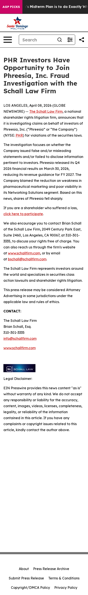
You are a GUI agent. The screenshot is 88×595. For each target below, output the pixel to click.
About (24, 569)
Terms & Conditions (63, 578)
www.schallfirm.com (24, 253)
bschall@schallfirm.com (27, 259)
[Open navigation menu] (7, 39)
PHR (19, 135)
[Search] (59, 40)
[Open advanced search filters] (70, 40)
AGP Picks (11, 7)
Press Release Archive (51, 569)
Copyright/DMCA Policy (30, 587)
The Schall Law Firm (46, 111)
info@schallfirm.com (20, 338)
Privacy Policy (65, 587)
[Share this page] (82, 39)
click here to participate (23, 214)
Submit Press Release (26, 578)
